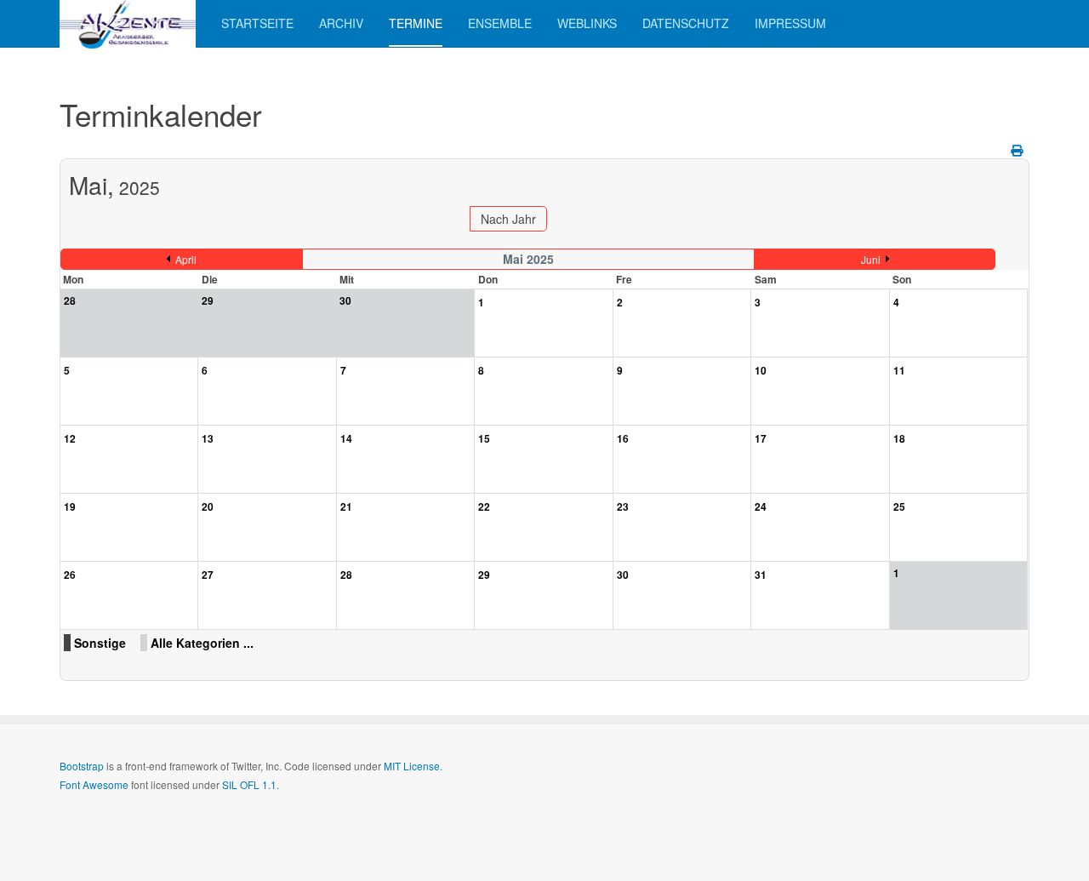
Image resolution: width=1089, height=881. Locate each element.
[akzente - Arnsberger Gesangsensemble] (128, 23)
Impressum (790, 22)
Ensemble (500, 22)
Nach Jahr (508, 218)
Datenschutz (685, 22)
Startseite (257, 22)
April (186, 259)
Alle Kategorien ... (202, 642)
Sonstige (100, 642)
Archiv (341, 22)
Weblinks (587, 22)
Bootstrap (82, 765)
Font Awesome (94, 784)
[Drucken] (1018, 149)
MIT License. (413, 765)
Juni (871, 259)
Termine (415, 22)
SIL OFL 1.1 (249, 784)
